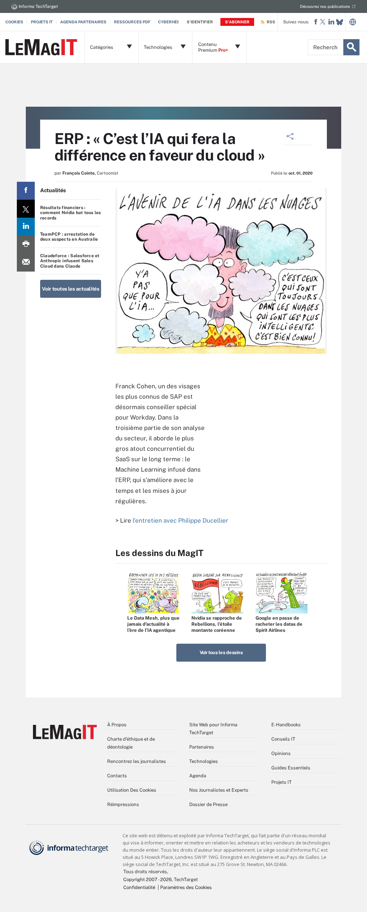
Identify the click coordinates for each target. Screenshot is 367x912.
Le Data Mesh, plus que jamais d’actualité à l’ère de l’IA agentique (153, 624)
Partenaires (201, 747)
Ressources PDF (132, 22)
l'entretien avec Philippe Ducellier (180, 520)
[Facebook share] (26, 191)
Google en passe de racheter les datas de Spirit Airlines (279, 624)
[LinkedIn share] (26, 227)
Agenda (197, 775)
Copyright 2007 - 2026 (147, 879)
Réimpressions (123, 804)
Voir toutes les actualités (70, 289)
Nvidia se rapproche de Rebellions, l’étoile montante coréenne (216, 624)
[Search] (351, 47)
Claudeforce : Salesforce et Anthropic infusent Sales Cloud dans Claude (69, 261)
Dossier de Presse (208, 804)
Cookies (14, 22)
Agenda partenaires (83, 22)
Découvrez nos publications (325, 6)
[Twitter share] (26, 209)
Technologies (203, 761)
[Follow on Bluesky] (339, 22)
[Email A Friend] (26, 263)
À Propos (117, 724)
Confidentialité (139, 887)
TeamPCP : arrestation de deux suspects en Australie (69, 237)
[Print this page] (26, 245)
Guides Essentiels (290, 767)
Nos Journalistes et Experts (218, 790)
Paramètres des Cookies (186, 887)
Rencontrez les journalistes (136, 761)
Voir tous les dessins (221, 652)
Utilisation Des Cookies (131, 790)
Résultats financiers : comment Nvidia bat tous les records (70, 213)
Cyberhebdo (172, 22)
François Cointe (78, 173)
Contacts (117, 775)
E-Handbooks (286, 724)
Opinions (281, 753)
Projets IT (42, 22)
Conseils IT (283, 739)
